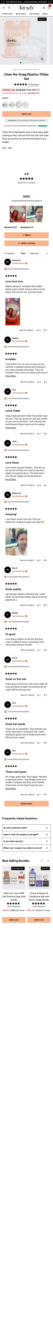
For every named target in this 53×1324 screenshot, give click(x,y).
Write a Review (32, 244)
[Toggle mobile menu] (3, 8)
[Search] (9, 8)
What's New (7, 14)
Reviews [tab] (10, 228)
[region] (26, 1)
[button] (3, 20)
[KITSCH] (26, 7)
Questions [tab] (26, 228)
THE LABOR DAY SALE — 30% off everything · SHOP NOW (26, 1)
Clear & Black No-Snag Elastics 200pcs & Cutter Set (26, 105)
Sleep (45, 14)
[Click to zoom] (42, 59)
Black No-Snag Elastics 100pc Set (5, 105)
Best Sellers (21, 14)
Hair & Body (34, 14)
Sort (23, 253)
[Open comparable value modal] (38, 90)
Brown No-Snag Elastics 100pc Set (12, 105)
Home (15, 69)
